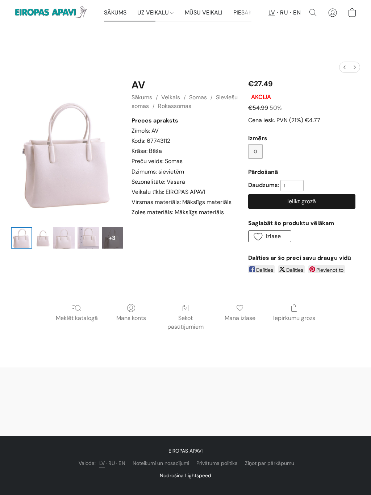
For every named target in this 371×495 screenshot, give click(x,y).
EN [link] (121, 463)
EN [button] (297, 12)
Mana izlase (240, 318)
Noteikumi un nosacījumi (161, 463)
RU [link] (111, 463)
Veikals (170, 97)
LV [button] (271, 12)
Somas (198, 97)
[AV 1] (42, 238)
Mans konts (131, 318)
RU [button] (284, 12)
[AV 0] (21, 238)
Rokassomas (174, 106)
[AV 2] (64, 238)
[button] (51, 13)
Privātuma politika (217, 463)
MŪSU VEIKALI (203, 12)
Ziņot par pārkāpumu (269, 463)
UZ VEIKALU (153, 12)
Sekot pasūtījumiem (185, 322)
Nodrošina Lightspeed (185, 475)
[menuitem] (344, 67)
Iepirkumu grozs (294, 318)
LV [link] (102, 463)
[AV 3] (88, 238)
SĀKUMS (115, 12)
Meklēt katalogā (77, 318)
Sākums (142, 97)
